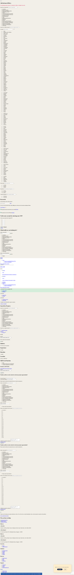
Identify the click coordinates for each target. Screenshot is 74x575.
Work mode (2, 183)
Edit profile (4, 300)
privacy (35, 573)
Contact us (4, 564)
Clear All (1, 331)
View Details (2, 368)
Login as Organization (8, 262)
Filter (4, 332)
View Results (2, 207)
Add (10, 203)
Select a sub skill (3, 402)
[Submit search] (2, 264)
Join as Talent (2, 263)
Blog (3, 559)
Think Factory (4, 558)
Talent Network (4, 546)
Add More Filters (4, 330)
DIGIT (3, 553)
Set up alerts (59, 569)
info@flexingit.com (5, 567)
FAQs (3, 566)
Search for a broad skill (4, 7)
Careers (3, 565)
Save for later (7, 368)
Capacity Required (3, 194)
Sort (2, 332)
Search (1, 257)
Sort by (1, 336)
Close (65, 569)
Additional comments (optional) (5, 508)
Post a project (7, 263)
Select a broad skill (3, 232)
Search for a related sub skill (4, 27)
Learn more (4, 290)
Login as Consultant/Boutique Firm (10, 261)
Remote (3, 551)
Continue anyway (5, 299)
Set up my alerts (2, 441)
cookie (32, 573)
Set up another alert (3, 515)
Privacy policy (4, 571)
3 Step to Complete (3, 303)
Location (1, 29)
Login (3, 260)
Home (3, 545)
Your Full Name (3, 378)
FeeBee (3, 554)
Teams (3, 552)
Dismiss (17, 209)
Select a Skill (2, 266)
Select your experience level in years (6, 408)
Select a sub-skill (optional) (4, 253)
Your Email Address (3, 379)
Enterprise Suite (4, 550)
